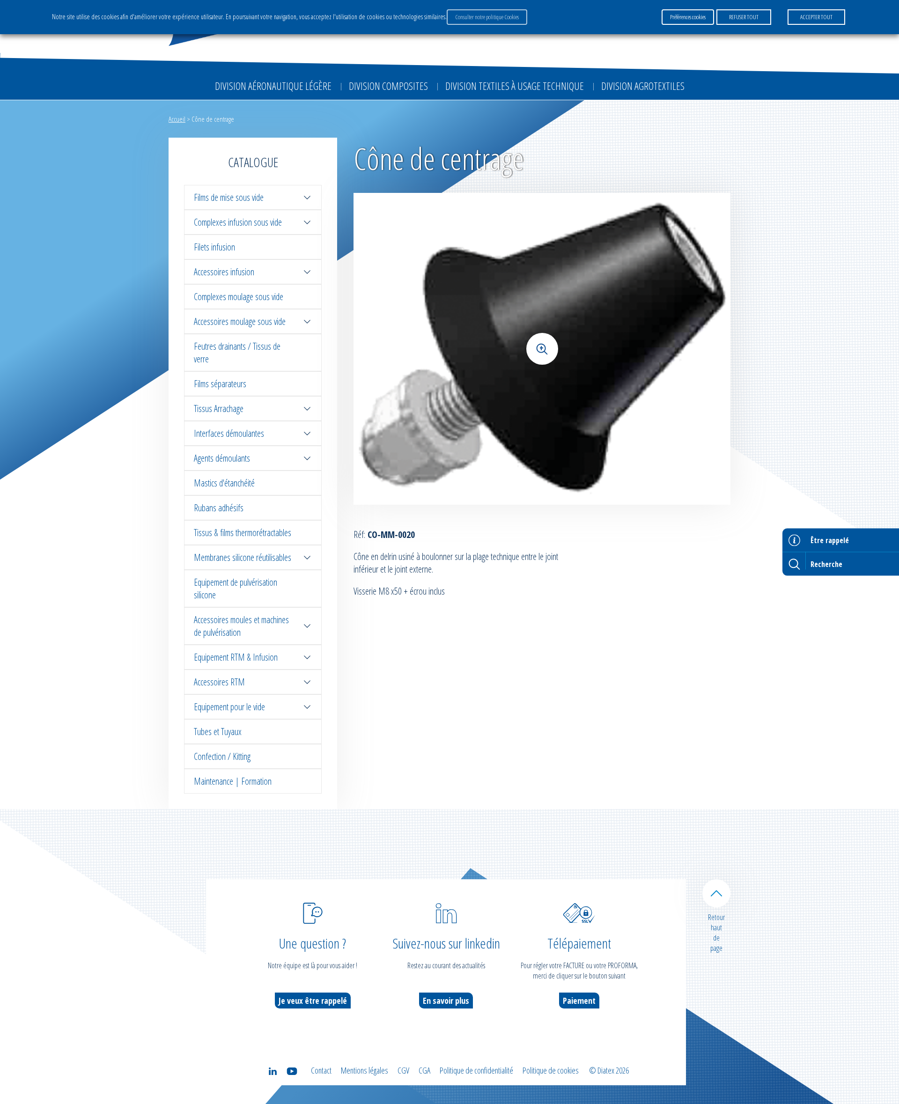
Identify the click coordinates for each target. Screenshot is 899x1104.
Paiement (579, 1000)
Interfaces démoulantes (229, 433)
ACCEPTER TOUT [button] (816, 17)
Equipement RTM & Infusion (236, 657)
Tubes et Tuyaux (218, 731)
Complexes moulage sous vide (238, 296)
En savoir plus (446, 1000)
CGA (424, 1070)
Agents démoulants (222, 458)
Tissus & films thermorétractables (242, 532)
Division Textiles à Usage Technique (514, 86)
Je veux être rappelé (313, 1000)
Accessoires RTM (219, 682)
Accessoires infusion (224, 271)
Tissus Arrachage (218, 408)
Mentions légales (364, 1070)
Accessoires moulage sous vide (240, 321)
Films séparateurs (220, 383)
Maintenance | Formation (233, 781)
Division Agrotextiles (643, 86)
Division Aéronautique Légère (273, 86)
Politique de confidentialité (476, 1070)
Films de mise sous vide (229, 197)
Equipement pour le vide (229, 706)
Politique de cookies (551, 1070)
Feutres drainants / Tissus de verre (237, 352)
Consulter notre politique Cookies (487, 17)
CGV (403, 1070)
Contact (321, 1070)
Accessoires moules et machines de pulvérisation (241, 626)
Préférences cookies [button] (688, 17)
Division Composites (388, 86)
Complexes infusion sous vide (238, 222)
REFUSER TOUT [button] (744, 17)
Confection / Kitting (222, 756)
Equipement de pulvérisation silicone (235, 588)
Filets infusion (214, 247)
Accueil (177, 119)
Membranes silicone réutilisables (242, 557)
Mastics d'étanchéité (224, 483)
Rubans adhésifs (218, 507)
